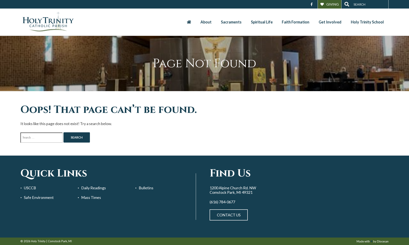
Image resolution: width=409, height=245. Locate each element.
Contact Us (229, 215)
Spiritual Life (262, 22)
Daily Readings (93, 188)
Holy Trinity (38, 241)
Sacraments (231, 22)
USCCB (30, 188)
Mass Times (91, 197)
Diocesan (383, 241)
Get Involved (330, 22)
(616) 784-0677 (222, 202)
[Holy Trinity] (48, 22)
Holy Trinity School (367, 22)
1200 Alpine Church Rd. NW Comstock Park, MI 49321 (233, 190)
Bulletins (146, 188)
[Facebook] (312, 4)
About (206, 22)
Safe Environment (39, 197)
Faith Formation (295, 22)
